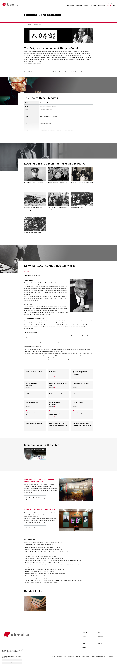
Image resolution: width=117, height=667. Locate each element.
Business (84, 636)
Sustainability (100, 636)
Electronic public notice (86, 656)
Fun (99, 632)
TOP (25, 24)
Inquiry (107, 3)
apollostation (85, 632)
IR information (101, 639)
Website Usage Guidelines (61, 656)
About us (29, 24)
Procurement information (87, 639)
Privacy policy (78, 656)
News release (70, 5)
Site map (53, 656)
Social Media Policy (71, 656)
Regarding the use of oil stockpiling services (99, 656)
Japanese (112, 3)
